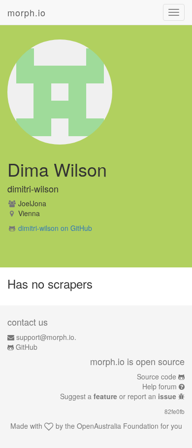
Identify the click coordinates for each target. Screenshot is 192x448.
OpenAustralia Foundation (118, 426)
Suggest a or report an (118, 396)
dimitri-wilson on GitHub (55, 228)
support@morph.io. (46, 337)
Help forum (159, 386)
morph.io (26, 12)
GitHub (26, 347)
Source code (156, 376)
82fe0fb (174, 411)
